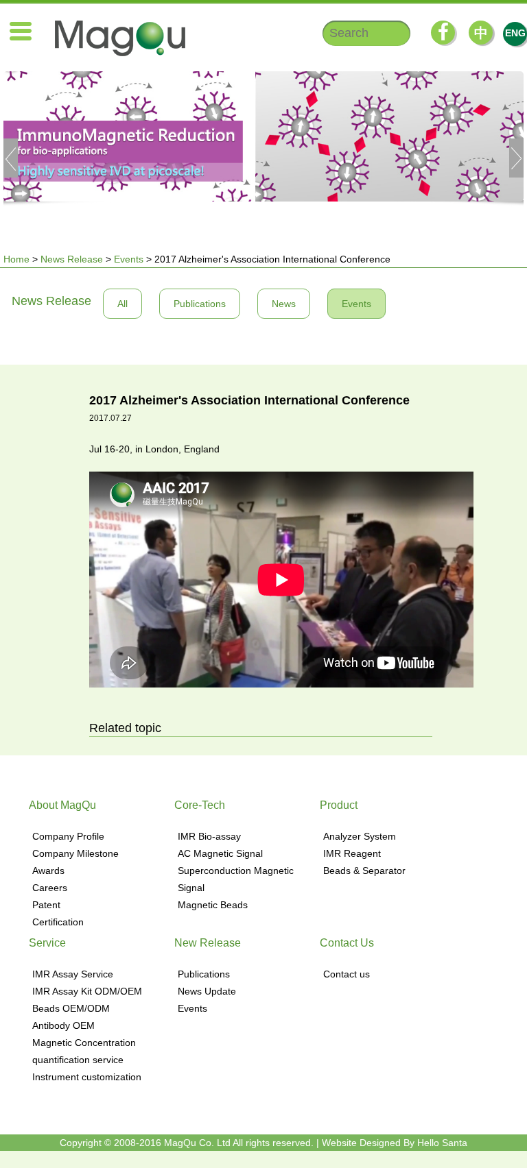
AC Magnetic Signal (220, 853)
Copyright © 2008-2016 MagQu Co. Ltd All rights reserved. (187, 1142)
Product (339, 805)
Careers (49, 887)
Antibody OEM (63, 1025)
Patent (46, 904)
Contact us (346, 974)
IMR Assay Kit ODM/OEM (87, 991)
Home (16, 259)
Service (47, 943)
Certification (58, 921)
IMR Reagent (352, 853)
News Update (207, 991)
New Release (207, 943)
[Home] (113, 38)
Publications (200, 303)
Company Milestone (75, 853)
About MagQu (62, 805)
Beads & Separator (364, 870)
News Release (71, 259)
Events (128, 259)
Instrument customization (86, 1076)
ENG (515, 32)
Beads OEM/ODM (71, 1008)
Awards (48, 870)
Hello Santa (442, 1142)
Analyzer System (359, 836)
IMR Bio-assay (209, 836)
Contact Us (347, 943)
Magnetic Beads (213, 904)
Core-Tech (199, 805)
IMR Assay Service (72, 974)
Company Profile (68, 836)
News (284, 303)
